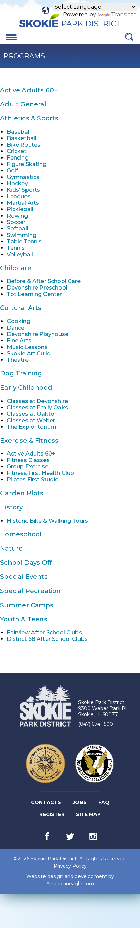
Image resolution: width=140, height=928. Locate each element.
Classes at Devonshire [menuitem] (37, 401)
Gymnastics (23, 177)
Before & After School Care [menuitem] (44, 281)
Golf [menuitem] (12, 170)
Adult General (23, 104)
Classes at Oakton (32, 414)
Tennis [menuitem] (16, 248)
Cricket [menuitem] (17, 151)
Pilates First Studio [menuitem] (33, 479)
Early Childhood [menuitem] (26, 387)
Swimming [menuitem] (21, 235)
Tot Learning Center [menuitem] (34, 294)
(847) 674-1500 (95, 724)
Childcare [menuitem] (15, 268)
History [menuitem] (11, 507)
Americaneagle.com (70, 883)
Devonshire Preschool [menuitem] (37, 287)
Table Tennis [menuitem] (24, 241)
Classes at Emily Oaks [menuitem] (37, 407)
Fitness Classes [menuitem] (28, 460)
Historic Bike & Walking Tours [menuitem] (47, 521)
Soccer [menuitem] (16, 222)
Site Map (88, 814)
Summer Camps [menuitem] (26, 605)
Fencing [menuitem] (18, 157)
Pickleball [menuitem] (20, 209)
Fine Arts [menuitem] (19, 340)
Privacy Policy (70, 866)
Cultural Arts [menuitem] (20, 308)
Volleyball (20, 254)
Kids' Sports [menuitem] (23, 190)
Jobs (80, 804)
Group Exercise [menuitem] (27, 466)
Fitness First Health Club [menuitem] (40, 473)
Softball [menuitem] (17, 228)
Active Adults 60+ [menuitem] (29, 90)
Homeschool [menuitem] (21, 534)
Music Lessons (27, 347)
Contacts (46, 802)
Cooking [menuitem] (18, 321)
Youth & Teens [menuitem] (23, 619)
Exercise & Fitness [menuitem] (29, 440)
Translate (124, 14)
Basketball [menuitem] (21, 138)
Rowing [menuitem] (17, 215)
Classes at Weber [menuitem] (31, 420)
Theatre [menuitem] (18, 360)
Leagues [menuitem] (19, 196)
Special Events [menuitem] (24, 576)
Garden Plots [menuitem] (21, 493)
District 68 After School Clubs (47, 639)
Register (52, 815)
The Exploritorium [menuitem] (31, 427)
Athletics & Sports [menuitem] (29, 118)
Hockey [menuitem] (17, 183)
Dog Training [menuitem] (21, 373)
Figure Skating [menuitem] (27, 164)
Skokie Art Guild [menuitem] (29, 353)
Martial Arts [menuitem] (23, 203)
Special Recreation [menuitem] (30, 591)
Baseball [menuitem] (19, 132)
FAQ (103, 802)
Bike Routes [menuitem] (23, 145)
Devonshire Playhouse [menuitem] (37, 334)
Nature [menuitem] (11, 548)
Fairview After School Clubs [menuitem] (44, 632)
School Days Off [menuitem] (26, 563)
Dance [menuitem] (15, 327)
